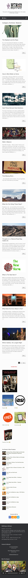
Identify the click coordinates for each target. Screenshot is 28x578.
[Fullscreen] (24, 573)
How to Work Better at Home (10, 74)
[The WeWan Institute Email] (18, 517)
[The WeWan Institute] (14, 6)
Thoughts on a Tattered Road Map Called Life (12, 240)
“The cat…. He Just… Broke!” (7, 537)
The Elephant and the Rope (10, 40)
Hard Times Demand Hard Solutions (12, 108)
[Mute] (22, 573)
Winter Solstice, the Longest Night (12, 343)
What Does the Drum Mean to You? (12, 309)
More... (24, 52)
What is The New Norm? (9, 275)
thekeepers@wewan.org (13, 554)
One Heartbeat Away (5, 539)
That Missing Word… (8, 176)
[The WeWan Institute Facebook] (10, 517)
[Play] (3, 573)
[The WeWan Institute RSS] (15, 517)
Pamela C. (4, 528)
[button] (13, 567)
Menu (5, 18)
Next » (24, 362)
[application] (14, 567)
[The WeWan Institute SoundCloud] (12, 517)
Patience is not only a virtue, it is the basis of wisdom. (12, 534)
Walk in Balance (6, 142)
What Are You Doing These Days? (12, 204)
